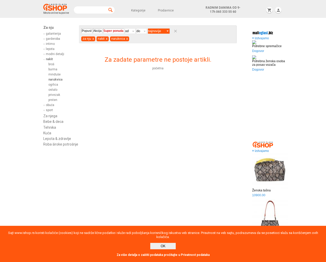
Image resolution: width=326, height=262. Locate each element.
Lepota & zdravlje (57, 139)
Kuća (47, 133)
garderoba (53, 39)
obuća (50, 105)
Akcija (97, 31)
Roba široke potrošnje (60, 144)
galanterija (53, 33)
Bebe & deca (53, 122)
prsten (52, 100)
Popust (86, 31)
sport (49, 110)
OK (163, 246)
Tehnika (49, 127)
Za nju (48, 27)
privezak (54, 95)
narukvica (55, 79)
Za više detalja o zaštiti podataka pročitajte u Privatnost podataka (163, 255)
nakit (49, 59)
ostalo (52, 89)
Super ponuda (113, 31)
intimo (50, 44)
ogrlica (53, 84)
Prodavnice (166, 10)
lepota (50, 49)
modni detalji (55, 54)
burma (52, 69)
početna (158, 68)
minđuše (54, 74)
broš (51, 64)
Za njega (50, 116)
